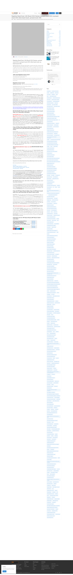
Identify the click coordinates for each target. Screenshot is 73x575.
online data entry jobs (53, 96)
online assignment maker (50, 514)
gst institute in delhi (57, 106)
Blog (15, 19)
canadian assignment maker (51, 512)
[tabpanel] (54, 77)
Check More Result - (16, 168)
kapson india (53, 485)
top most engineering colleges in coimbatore (53, 395)
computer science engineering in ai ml (52, 287)
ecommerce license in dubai (54, 495)
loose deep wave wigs (50, 259)
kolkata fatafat (49, 500)
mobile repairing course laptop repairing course (52, 344)
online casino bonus (50, 133)
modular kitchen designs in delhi (51, 118)
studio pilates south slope (51, 349)
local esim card (56, 324)
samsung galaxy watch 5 (50, 328)
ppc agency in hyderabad (50, 509)
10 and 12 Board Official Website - (19, 167)
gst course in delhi (54, 104)
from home (48, 99)
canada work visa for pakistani (51, 292)
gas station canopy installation (51, 267)
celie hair (57, 301)
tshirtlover (57, 123)
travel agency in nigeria (54, 472)
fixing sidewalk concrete (50, 493)
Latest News (53, 566)
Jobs (57, 13)
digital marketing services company (52, 507)
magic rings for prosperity (50, 123)
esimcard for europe (57, 326)
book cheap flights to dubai (51, 364)
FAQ (33, 566)
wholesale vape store (57, 250)
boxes (58, 292)
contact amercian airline (50, 148)
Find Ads (23, 13)
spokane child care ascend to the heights (53, 444)
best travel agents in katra (51, 240)
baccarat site (49, 104)
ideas (59, 187)
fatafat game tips (55, 500)
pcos (52, 422)
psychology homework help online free (52, 447)
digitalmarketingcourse (50, 442)
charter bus (55, 203)
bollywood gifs (53, 340)
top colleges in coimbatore (51, 392)
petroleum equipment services (51, 269)
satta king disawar (49, 121)
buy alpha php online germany (51, 173)
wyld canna (56, 280)
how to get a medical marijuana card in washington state (52, 273)
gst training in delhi (50, 106)
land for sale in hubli (50, 361)
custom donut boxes (50, 223)
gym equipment (56, 382)
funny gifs (48, 314)
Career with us (53, 563)
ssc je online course (50, 180)
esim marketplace (53, 210)
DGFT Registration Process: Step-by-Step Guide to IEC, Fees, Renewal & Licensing (55, 63)
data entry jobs (49, 97)
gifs (57, 220)
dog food (56, 409)
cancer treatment (49, 126)
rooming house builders (50, 434)
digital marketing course (50, 163)
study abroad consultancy (51, 465)
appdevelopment (49, 183)
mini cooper (48, 188)
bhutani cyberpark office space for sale (52, 451)
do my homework (55, 126)
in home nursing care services (51, 232)
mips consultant (52, 474)
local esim (48, 210)
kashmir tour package (50, 242)
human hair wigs (57, 302)
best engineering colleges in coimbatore (52, 394)
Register (39, 13)
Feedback (34, 567)
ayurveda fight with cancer (51, 377)
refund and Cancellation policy (45, 568)
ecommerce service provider (51, 399)
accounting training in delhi (51, 318)
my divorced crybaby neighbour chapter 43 (53, 289)
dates (56, 187)
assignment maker (54, 510)
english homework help (50, 130)
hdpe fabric (54, 502)
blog (56, 94)
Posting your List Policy (54, 565)
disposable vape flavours (55, 363)
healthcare (55, 407)
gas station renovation (50, 271)
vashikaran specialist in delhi (51, 454)
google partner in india (50, 490)
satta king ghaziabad (56, 101)
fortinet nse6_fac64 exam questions (52, 235)
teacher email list (49, 368)
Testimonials (35, 565)
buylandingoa (49, 492)
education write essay (55, 430)
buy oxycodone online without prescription (53, 158)
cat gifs (58, 218)
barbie (58, 319)
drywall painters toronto (50, 301)
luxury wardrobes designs (50, 111)
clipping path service (55, 178)
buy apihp (48, 175)
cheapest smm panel (56, 215)
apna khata (54, 425)
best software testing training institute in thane (53, 191)
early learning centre (50, 517)
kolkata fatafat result (50, 498)
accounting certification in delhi (51, 319)
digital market (49, 304)
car (53, 187)
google (48, 139)
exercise (57, 358)
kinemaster (55, 386)
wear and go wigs (49, 382)
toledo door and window (50, 154)
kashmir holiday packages (50, 244)
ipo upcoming (49, 376)
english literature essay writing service (52, 131)
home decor (49, 439)
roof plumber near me (50, 477)
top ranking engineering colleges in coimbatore (52, 390)
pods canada (55, 264)
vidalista (55, 483)
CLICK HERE (35, 84)
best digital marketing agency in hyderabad (53, 505)
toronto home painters (50, 299)
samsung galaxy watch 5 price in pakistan (53, 262)
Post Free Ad (52, 13)
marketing (53, 492)
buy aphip (52, 175)
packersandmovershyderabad (53, 194)
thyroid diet (48, 422)
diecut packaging (57, 397)
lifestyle (56, 493)
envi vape (52, 294)
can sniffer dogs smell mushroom (52, 457)
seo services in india (50, 418)
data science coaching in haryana (51, 354)
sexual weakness (49, 425)
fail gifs (56, 338)
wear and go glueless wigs (51, 356)
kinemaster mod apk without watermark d (53, 193)
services (54, 304)
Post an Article (45, 13)
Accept (4, 571)
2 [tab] (53, 84)
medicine (54, 368)
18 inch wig (48, 257)
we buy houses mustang (50, 254)
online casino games (50, 135)
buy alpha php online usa (50, 171)
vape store (48, 363)
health (54, 358)
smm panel (55, 213)
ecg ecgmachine (49, 101)
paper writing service (50, 128)
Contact (34, 569)
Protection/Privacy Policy (45, 566)
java (52, 488)
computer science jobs (55, 91)
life (57, 492)
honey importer (55, 437)
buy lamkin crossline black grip (51, 185)
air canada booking (50, 309)
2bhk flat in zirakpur (50, 456)
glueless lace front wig (50, 302)
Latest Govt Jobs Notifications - (18, 166)
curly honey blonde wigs (50, 261)
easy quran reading (50, 407)
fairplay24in (49, 497)
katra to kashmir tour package (51, 249)
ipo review (53, 374)
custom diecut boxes (50, 397)
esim (51, 211)
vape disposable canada (50, 336)
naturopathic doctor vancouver (51, 275)
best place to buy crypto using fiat (52, 151)
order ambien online (50, 198)
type (54, 331)
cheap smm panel (49, 215)
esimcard (48, 211)
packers (56, 490)
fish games (55, 133)
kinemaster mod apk (50, 386)
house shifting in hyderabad (51, 166)
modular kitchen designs (50, 109)
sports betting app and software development (51, 137)
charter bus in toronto (50, 205)
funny (52, 314)
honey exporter (49, 437)
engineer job (52, 92)
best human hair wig (54, 321)
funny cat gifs (54, 220)
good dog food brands (50, 467)
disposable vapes (49, 250)
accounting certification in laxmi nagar (52, 144)
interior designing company (51, 114)
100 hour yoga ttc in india (50, 515)
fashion (52, 435)
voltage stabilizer (56, 470)
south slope (57, 349)
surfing (48, 146)
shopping (56, 435)
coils (47, 333)
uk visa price (49, 510)
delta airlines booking (50, 307)
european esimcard (50, 213)
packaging (48, 294)
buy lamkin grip (49, 187)
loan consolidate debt (50, 404)
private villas (56, 341)
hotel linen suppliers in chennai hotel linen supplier (53, 480)
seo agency (57, 254)
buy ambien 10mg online (50, 196)
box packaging (56, 223)
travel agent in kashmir (50, 247)
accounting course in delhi (50, 316)
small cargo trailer (49, 228)
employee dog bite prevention (51, 206)
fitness (53, 384)
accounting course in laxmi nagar (55, 139)
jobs (47, 96)
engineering (48, 91)
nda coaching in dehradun (50, 475)
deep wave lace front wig (55, 257)
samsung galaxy (49, 331)
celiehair (48, 472)
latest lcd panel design (50, 113)
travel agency (49, 430)
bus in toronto (53, 201)
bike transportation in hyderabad (51, 168)
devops (57, 509)
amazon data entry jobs (56, 97)
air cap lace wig (49, 358)
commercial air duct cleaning (51, 218)
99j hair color (57, 381)
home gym (48, 384)
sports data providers (56, 400)
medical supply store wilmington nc (52, 230)
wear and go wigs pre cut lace (51, 351)
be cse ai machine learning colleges (52, 285)
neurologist (52, 449)
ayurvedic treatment (50, 379)
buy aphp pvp (58, 175)
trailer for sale (54, 227)
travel (51, 146)
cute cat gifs (49, 220)
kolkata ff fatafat (57, 498)
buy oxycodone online (50, 156)
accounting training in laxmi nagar (52, 141)
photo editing (49, 178)
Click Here (14, 165)
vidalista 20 (48, 485)
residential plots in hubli (50, 359)
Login (36, 13)
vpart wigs (55, 198)
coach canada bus (49, 203)
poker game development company (52, 420)
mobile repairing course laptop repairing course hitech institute (52, 372)
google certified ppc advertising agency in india (53, 417)
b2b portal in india (49, 483)
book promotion (49, 153)
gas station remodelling (50, 266)
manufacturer (49, 502)
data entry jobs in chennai (55, 99)
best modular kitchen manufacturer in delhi (53, 116)
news (48, 474)
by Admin (15, 56)
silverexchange (58, 514)
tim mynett (48, 94)
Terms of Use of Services (45, 565)
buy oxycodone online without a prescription (53, 161)
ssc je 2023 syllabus (50, 341)
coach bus (48, 201)
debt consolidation (50, 402)
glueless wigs (53, 323)
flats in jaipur (57, 311)
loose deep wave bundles (50, 366)
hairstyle (48, 321)
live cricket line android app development (53, 282)
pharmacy (52, 409)
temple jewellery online (50, 277)
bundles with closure (50, 346)
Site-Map (42, 569)
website (48, 323)
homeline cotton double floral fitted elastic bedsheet (53, 462)
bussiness (48, 435)
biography (53, 94)
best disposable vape (50, 338)
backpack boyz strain (50, 280)
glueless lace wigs (49, 324)
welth (59, 457)
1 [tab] (52, 84)
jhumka (48, 449)
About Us (42, 563)
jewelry (56, 434)
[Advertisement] (36, 6)
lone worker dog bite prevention (51, 208)
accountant (48, 227)
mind (48, 495)
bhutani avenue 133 (50, 452)
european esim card (50, 326)
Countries (52, 568)
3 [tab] (54, 84)
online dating (55, 146)
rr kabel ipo (48, 374)
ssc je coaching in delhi (50, 381)
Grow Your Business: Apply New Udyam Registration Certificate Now (55, 57)
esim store (55, 211)
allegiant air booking (50, 306)
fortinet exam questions (50, 237)
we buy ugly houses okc (50, 252)
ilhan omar (56, 92)
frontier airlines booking (50, 311)
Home (12, 19)
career (48, 92)
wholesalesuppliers (52, 333)
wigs (57, 232)
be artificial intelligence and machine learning (53, 284)
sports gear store (56, 135)
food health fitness (50, 414)
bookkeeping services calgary (51, 225)
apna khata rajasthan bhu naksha (51, 427)
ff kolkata (53, 497)
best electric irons (49, 470)
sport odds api (49, 400)
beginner (57, 331)
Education (26, 56)
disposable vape (49, 264)
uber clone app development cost (52, 412)
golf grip (58, 185)
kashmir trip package (50, 245)
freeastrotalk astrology (50, 149)
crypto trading (49, 459)
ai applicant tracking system (51, 440)
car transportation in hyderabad (51, 170)
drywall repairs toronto (50, 297)
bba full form (49, 488)
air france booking (56, 309)
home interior (54, 439)
